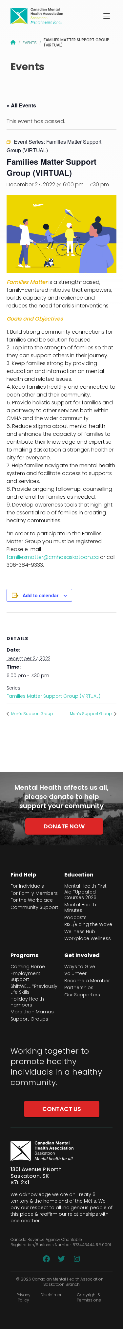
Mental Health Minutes (80, 908)
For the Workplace (31, 900)
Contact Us (61, 1109)
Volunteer (75, 974)
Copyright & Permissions (89, 1297)
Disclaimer (50, 1295)
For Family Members (34, 893)
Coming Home (27, 967)
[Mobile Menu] (107, 16)
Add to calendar (40, 595)
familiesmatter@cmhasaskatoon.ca (53, 557)
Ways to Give (79, 967)
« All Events (21, 105)
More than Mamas (32, 1012)
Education (78, 875)
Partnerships (78, 988)
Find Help (23, 875)
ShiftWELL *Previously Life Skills (33, 989)
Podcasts (75, 918)
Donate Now (64, 826)
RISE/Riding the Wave (88, 925)
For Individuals (27, 886)
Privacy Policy (23, 1297)
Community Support (34, 908)
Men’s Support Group (31, 713)
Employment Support (25, 976)
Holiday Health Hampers (27, 1002)
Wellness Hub (79, 932)
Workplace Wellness (87, 939)
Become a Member (87, 981)
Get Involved (82, 955)
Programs (24, 955)
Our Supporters (82, 995)
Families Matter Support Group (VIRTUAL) (53, 696)
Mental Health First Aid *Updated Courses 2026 (85, 892)
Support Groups (29, 1019)
